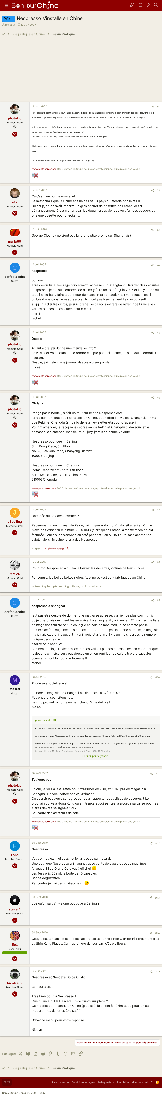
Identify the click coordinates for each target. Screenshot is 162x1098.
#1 (158, 106)
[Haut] (151, 1082)
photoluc (10, 24)
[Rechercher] (156, 5)
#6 (158, 397)
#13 (157, 897)
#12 (157, 843)
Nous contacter (60, 1082)
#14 (157, 933)
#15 (157, 971)
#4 (158, 265)
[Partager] (152, 107)
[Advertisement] (81, 70)
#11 (158, 773)
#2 (158, 190)
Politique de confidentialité (113, 1082)
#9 (158, 600)
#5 (158, 332)
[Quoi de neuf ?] (148, 5)
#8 (158, 562)
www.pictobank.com (44, 168)
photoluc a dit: (43, 720)
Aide (134, 1082)
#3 (158, 229)
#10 (157, 677)
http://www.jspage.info (56, 548)
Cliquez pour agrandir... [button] (95, 756)
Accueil (143, 1082)
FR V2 (6, 1082)
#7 (158, 509)
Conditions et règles (83, 1082)
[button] (6, 5)
